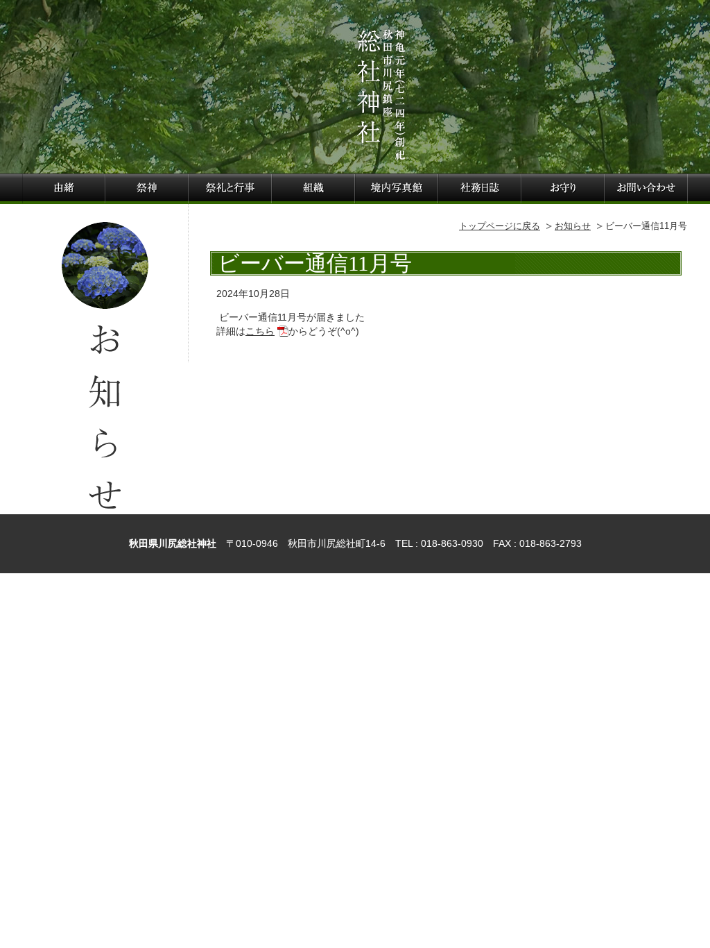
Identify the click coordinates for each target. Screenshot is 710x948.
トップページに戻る (499, 226)
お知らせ (573, 226)
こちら (260, 331)
